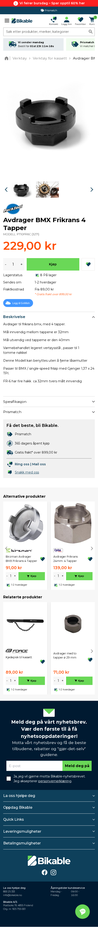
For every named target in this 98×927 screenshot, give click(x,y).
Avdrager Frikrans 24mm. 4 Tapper (65, 558)
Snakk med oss (27, 472)
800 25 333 (9, 891)
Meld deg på (77, 766)
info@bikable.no (12, 895)
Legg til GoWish (21, 303)
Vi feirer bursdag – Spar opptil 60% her (52, 3)
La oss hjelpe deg (19, 796)
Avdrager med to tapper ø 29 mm (65, 655)
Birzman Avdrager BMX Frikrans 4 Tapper (21, 558)
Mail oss (39, 464)
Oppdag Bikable (17, 807)
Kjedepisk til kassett (19, 657)
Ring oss (22, 464)
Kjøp (53, 264)
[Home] (7, 58)
